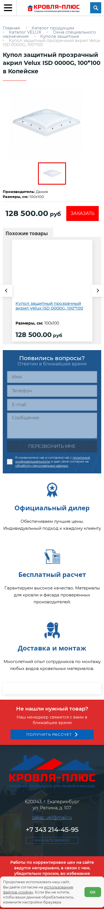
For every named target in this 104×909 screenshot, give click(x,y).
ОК (92, 892)
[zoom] (52, 123)
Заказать (82, 213)
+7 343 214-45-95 (52, 829)
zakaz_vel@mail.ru (52, 817)
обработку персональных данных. (42, 466)
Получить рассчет (49, 734)
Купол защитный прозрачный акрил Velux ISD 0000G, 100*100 (49, 306)
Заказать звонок (52, 840)
